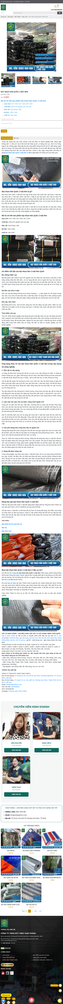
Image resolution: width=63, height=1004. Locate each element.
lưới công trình (52, 638)
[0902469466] (60, 985)
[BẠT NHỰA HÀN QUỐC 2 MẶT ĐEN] (8, 80)
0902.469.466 (16, 750)
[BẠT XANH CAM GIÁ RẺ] (11, 865)
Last (40, 911)
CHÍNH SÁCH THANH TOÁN (9, 960)
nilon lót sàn (42, 638)
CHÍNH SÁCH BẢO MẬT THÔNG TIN (42, 960)
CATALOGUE (5, 955)
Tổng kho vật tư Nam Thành (17, 691)
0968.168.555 (16, 794)
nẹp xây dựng (23, 638)
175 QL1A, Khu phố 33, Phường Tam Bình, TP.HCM (28, 818)
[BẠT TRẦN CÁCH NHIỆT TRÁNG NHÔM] (32, 865)
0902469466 (58, 10)
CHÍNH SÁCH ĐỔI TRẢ (8, 957)
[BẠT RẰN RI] (11, 838)
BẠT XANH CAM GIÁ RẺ (11, 877)
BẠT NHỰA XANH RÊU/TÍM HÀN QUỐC (52, 878)
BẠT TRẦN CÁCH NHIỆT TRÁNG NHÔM (31, 878)
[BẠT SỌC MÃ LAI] (32, 892)
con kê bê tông (13, 638)
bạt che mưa (33, 638)
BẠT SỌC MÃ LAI (31, 904)
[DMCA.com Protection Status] (6, 948)
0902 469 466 (21, 812)
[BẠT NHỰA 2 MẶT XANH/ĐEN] (32, 838)
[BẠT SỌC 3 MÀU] (52, 838)
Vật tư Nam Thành (8, 636)
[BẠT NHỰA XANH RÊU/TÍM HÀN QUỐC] (52, 865)
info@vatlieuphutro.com (14, 684)
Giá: (2, 97)
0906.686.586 (46, 750)
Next (36, 911)
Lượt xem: (3, 94)
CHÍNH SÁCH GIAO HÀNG (40, 957)
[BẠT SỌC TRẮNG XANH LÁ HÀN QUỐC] (11, 892)
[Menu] (2, 13)
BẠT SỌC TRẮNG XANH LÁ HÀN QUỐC (10, 905)
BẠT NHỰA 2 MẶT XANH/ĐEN (31, 850)
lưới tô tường (20, 640)
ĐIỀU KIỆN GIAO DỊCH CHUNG (41, 955)
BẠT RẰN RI (10, 850)
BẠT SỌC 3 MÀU (52, 850)
